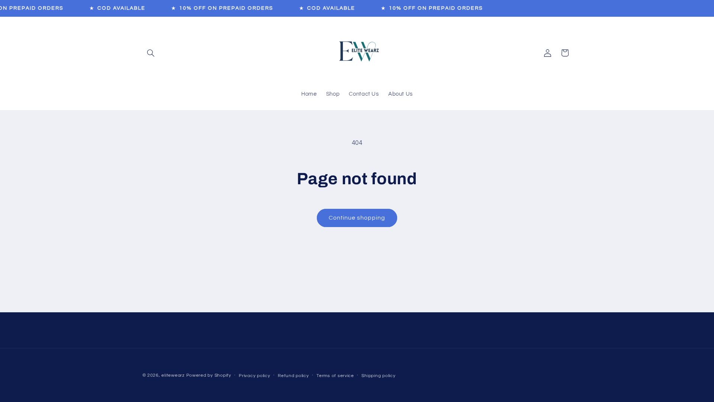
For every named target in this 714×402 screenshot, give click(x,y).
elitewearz (172, 375)
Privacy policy (254, 376)
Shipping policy (378, 376)
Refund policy (293, 376)
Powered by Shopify (208, 375)
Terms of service (335, 376)
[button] (151, 52)
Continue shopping (357, 218)
